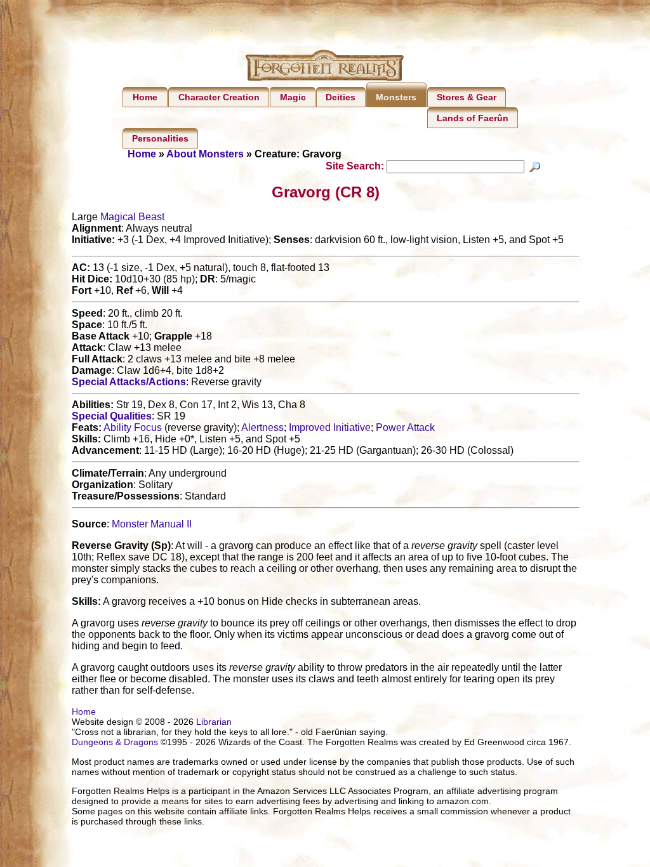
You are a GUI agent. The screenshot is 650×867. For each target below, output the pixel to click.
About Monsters (205, 154)
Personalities (160, 138)
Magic (293, 97)
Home (145, 97)
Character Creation (219, 97)
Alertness (262, 427)
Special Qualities (112, 416)
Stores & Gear (466, 97)
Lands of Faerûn (472, 118)
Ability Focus (132, 427)
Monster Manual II (152, 524)
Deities (340, 97)
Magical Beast (132, 216)
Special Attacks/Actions (129, 381)
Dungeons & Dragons (115, 742)
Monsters (396, 97)
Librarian (214, 722)
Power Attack (405, 427)
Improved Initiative (330, 427)
